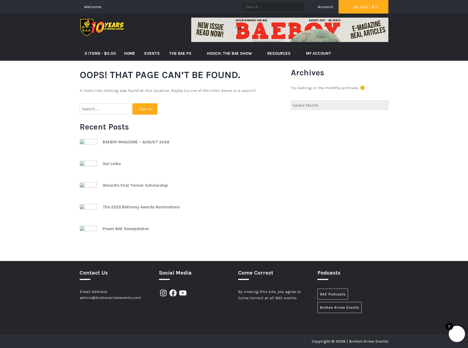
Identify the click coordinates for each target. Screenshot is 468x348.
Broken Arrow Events (339, 307)
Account (325, 6)
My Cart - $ (365, 6)
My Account (318, 53)
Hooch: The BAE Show (230, 53)
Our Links (112, 163)
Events (152, 53)
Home (129, 53)
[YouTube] (182, 293)
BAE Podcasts (333, 294)
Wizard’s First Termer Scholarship (135, 185)
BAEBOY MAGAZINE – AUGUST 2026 (136, 142)
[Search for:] (106, 109)
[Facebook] (173, 293)
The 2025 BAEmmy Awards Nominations (141, 207)
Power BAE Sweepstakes (126, 228)
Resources (279, 53)
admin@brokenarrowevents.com (110, 297)
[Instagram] (163, 293)
